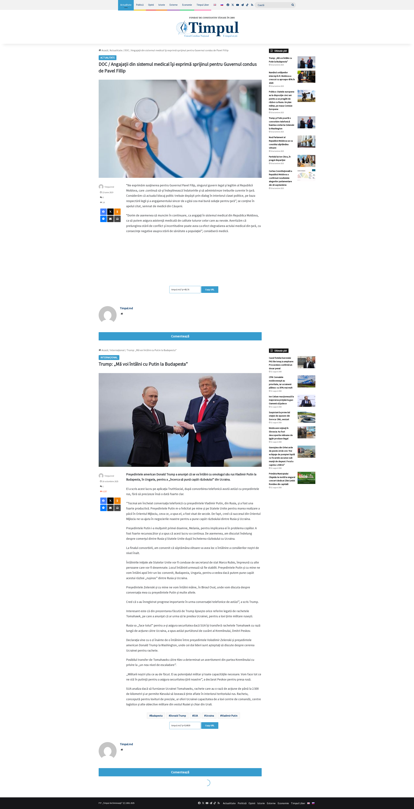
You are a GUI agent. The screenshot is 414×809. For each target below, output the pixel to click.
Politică (140, 4)
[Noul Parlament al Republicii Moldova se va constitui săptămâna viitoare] (306, 141)
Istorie (161, 4)
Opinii (151, 4)
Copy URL (209, 289)
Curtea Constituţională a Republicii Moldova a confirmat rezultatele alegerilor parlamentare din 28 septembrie (280, 178)
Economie (187, 4)
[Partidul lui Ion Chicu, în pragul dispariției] (306, 161)
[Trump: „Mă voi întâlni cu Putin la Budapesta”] (306, 62)
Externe (173, 4)
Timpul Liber (202, 4)
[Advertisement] (292, 246)
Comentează (180, 336)
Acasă (104, 50)
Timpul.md (109, 186)
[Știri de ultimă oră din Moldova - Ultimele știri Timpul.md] (207, 26)
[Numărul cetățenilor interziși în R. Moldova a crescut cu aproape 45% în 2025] (306, 77)
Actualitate (125, 4)
